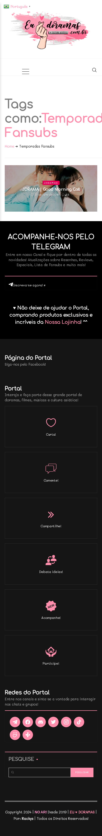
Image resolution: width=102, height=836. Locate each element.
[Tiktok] (79, 722)
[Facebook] (27, 722)
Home (9, 146)
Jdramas (51, 182)
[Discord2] (40, 722)
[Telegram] (15, 722)
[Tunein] (27, 734)
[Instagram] (66, 722)
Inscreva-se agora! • (29, 285)
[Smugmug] (15, 734)
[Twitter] (53, 722)
